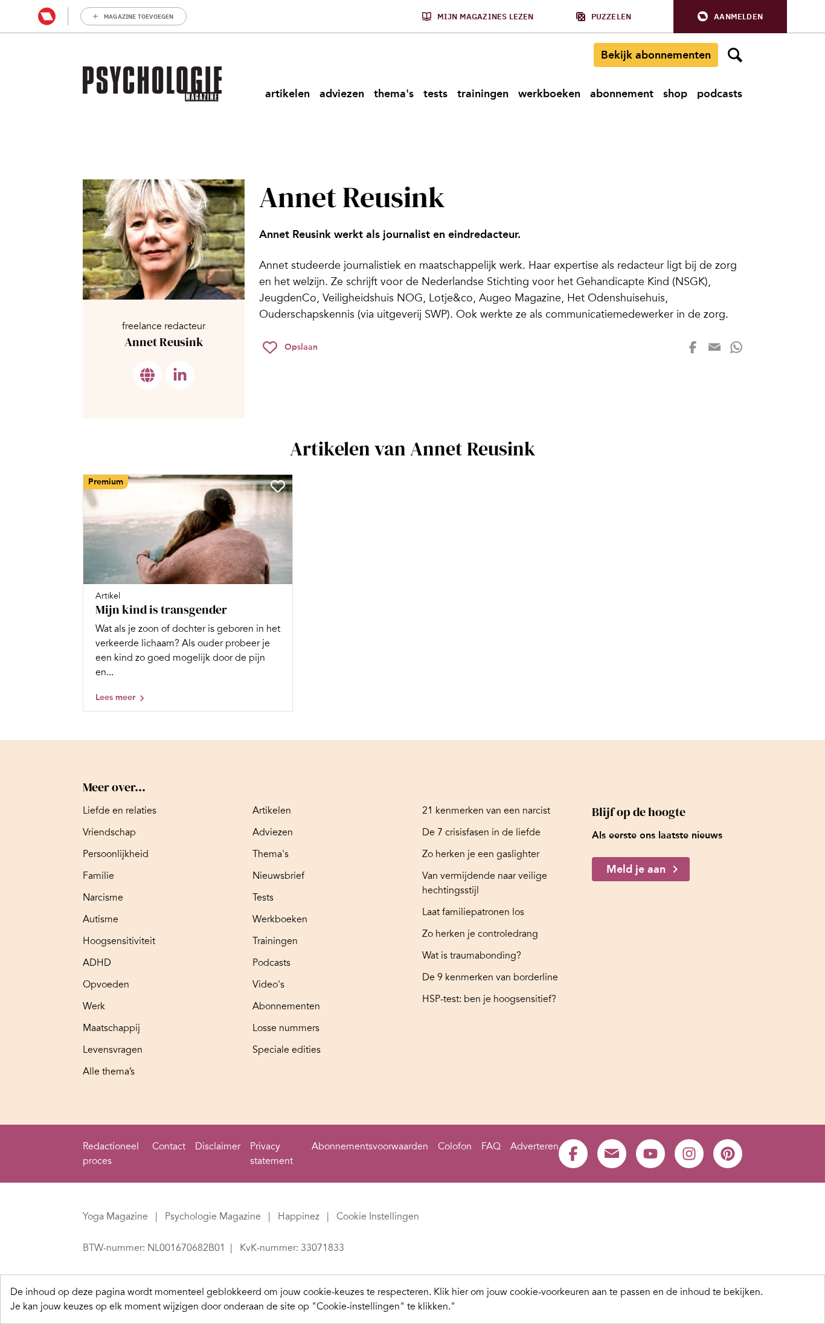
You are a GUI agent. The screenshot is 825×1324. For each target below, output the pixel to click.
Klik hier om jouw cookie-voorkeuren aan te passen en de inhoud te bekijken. (598, 1292)
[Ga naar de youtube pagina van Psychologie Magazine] (650, 1153)
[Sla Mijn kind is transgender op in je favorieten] (278, 486)
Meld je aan (636, 869)
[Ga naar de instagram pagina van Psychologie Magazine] (689, 1153)
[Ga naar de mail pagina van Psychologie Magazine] (611, 1153)
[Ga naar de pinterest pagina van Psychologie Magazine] (727, 1153)
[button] (730, 16)
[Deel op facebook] (693, 347)
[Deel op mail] (714, 347)
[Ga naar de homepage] (152, 83)
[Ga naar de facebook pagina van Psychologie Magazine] (573, 1153)
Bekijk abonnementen (656, 55)
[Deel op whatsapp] (736, 347)
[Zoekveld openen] (735, 55)
